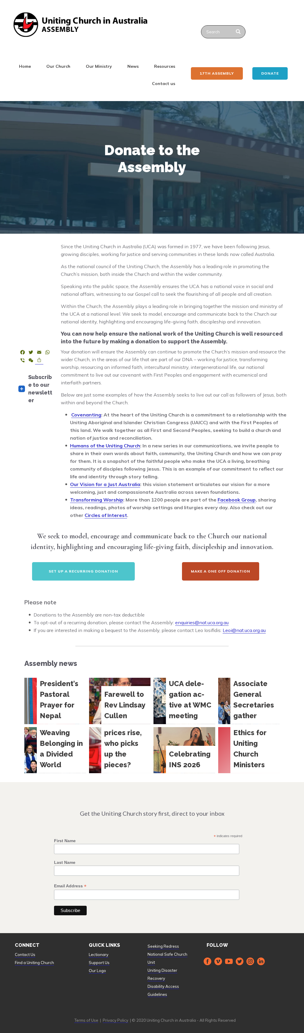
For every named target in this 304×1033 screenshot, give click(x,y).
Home (25, 66)
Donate (270, 73)
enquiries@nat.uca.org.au (202, 622)
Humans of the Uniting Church (105, 446)
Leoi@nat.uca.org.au (244, 630)
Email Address (70, 886)
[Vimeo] (218, 961)
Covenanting (86, 415)
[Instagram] (250, 961)
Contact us (163, 83)
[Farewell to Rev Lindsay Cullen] (120, 701)
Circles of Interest (106, 515)
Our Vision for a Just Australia (105, 484)
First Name (65, 840)
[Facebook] (207, 961)
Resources (164, 66)
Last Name (64, 862)
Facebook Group (237, 500)
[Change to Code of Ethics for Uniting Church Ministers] (249, 750)
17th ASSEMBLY (217, 73)
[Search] (238, 31)
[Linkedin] (261, 961)
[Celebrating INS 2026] (184, 750)
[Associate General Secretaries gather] (249, 701)
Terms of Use (86, 1020)
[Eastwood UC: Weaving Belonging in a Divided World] (55, 750)
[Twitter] (239, 961)
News (133, 66)
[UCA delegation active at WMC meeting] (184, 701)
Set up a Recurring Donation (83, 571)
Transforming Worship (96, 500)
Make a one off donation (220, 571)
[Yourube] (229, 961)
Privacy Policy (115, 1020)
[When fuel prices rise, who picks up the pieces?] (120, 750)
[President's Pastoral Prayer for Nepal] (55, 701)
